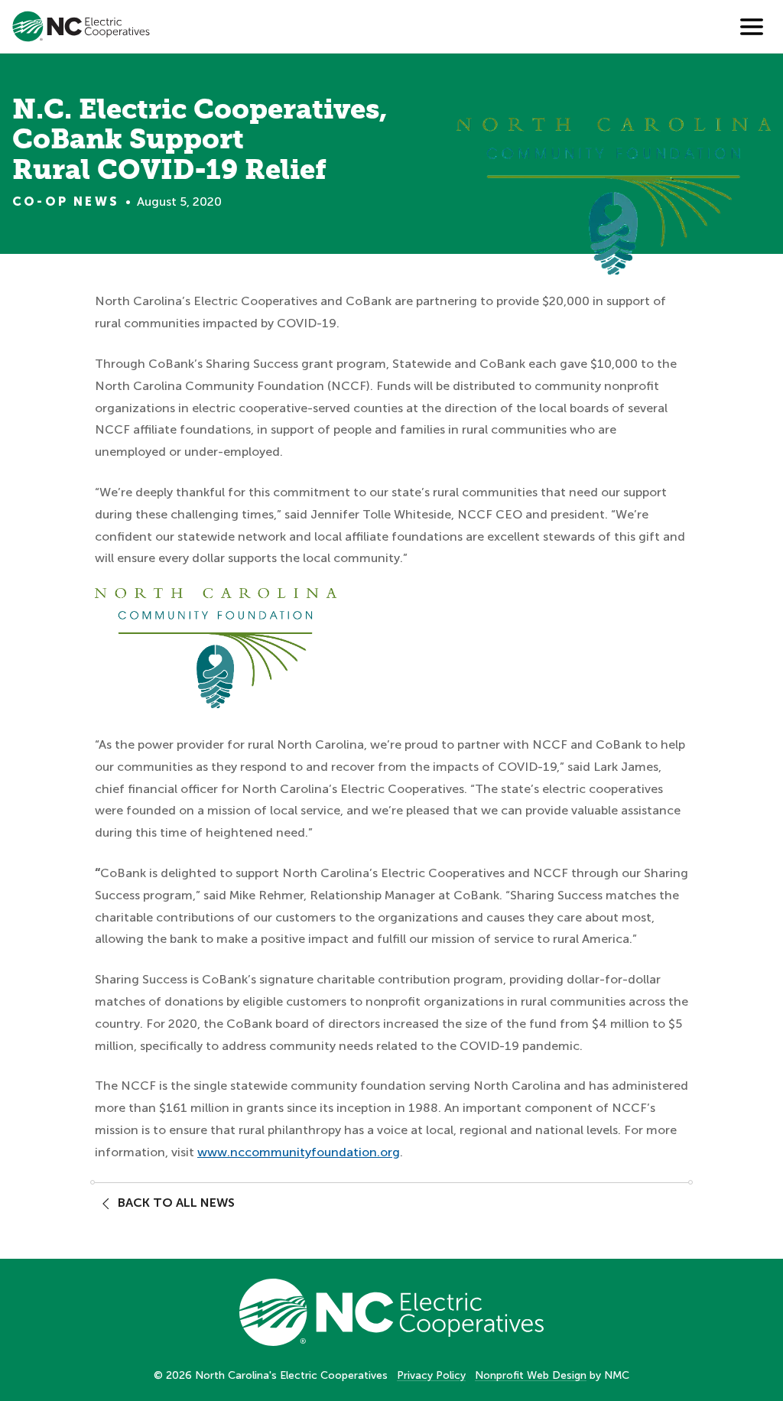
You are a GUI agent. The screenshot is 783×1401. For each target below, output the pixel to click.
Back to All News (176, 1202)
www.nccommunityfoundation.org (298, 1152)
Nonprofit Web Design (530, 1375)
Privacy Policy (431, 1375)
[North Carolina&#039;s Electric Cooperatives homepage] (81, 26)
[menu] (752, 27)
